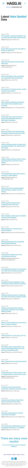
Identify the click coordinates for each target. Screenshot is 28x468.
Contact (14, 454)
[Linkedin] (16, 459)
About (18, 454)
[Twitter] (12, 459)
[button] (3, 3)
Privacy (22, 454)
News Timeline (7, 454)
